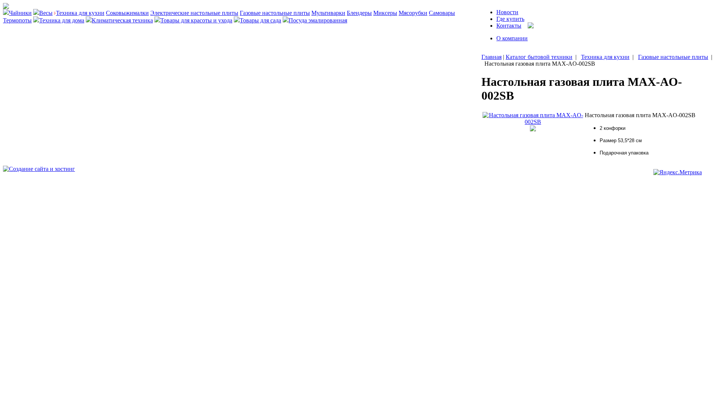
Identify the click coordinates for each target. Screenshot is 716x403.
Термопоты (17, 20)
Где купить (510, 19)
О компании (512, 38)
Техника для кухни (80, 13)
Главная (491, 57)
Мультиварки (328, 13)
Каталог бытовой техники (539, 57)
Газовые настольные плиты (275, 13)
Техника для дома (61, 20)
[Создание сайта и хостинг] (39, 169)
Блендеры (359, 13)
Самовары (442, 13)
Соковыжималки (127, 13)
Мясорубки (413, 13)
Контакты (508, 25)
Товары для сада (260, 20)
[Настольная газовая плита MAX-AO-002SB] (533, 122)
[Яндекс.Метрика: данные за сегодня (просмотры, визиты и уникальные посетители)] (677, 172)
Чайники (20, 13)
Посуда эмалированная (318, 20)
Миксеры (385, 13)
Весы (46, 13)
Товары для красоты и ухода (196, 20)
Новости (507, 12)
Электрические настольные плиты (194, 13)
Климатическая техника (122, 20)
